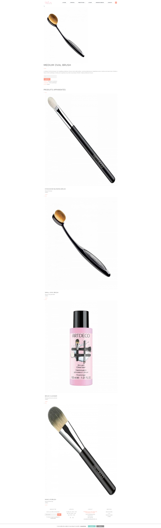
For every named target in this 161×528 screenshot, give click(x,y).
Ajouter (47, 79)
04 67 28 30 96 (90, 517)
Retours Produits (109, 511)
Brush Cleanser (51, 396)
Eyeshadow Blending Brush (55, 189)
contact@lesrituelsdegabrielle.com (90, 519)
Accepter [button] (92, 526)
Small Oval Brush (51, 292)
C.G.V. (109, 513)
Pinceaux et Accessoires (52, 81)
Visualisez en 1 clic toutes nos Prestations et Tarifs (90, 512)
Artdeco (48, 84)
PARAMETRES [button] (83, 526)
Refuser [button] (100, 526)
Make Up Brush (50, 499)
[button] (44, 6)
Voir (46, 92)
